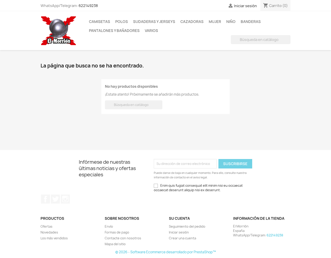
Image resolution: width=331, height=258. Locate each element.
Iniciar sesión (179, 232)
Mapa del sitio (115, 244)
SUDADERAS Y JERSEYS (154, 21)
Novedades (49, 232)
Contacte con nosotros (123, 238)
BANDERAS (251, 21)
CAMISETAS (99, 21)
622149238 (88, 5)
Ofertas (46, 226)
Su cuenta (179, 218)
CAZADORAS (192, 21)
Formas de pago (117, 232)
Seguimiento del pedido (187, 226)
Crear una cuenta (182, 238)
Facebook (45, 199)
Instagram (65, 199)
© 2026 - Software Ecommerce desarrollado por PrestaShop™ (165, 252)
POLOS (121, 21)
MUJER (215, 21)
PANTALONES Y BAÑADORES (114, 30)
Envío (109, 226)
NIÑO (231, 21)
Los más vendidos (54, 238)
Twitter (55, 199)
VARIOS (151, 30)
